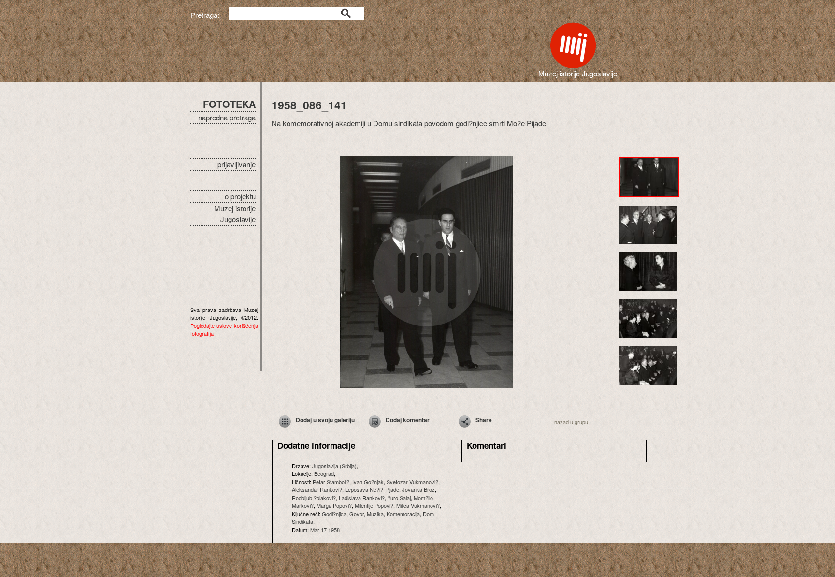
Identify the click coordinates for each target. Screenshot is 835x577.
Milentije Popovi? (374, 505)
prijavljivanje (236, 164)
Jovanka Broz (418, 489)
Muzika (375, 514)
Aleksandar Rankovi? (317, 489)
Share (483, 419)
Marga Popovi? (334, 505)
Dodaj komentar (408, 419)
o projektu (240, 196)
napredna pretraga (227, 117)
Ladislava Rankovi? (362, 498)
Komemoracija (403, 514)
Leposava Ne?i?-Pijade (372, 489)
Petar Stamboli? (331, 482)
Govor (356, 514)
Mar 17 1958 (325, 529)
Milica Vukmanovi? (418, 505)
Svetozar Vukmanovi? (412, 482)
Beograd (324, 473)
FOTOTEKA (229, 104)
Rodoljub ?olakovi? (314, 498)
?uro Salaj (399, 498)
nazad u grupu (571, 422)
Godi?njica (334, 514)
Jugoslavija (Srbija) (334, 466)
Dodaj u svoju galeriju (325, 419)
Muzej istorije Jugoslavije (235, 213)
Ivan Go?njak (368, 482)
